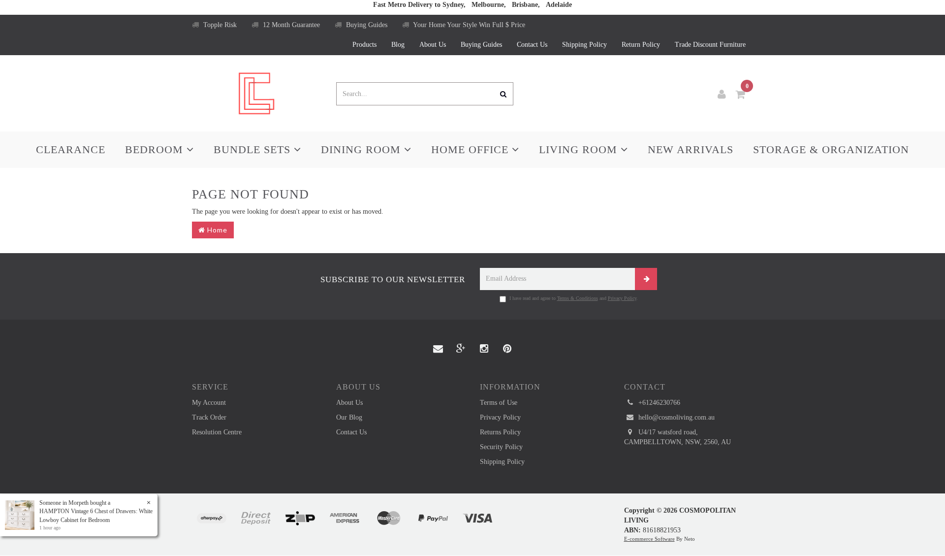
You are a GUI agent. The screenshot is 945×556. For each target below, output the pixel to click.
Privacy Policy (622, 298)
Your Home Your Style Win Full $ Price (468, 25)
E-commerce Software (649, 539)
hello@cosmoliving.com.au (675, 417)
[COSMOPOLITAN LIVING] (256, 93)
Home (216, 230)
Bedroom (156, 149)
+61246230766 (658, 402)
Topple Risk (219, 25)
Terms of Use (498, 402)
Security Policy (501, 447)
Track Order (209, 417)
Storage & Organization (831, 149)
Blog (398, 44)
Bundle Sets (254, 149)
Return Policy (641, 44)
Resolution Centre (217, 432)
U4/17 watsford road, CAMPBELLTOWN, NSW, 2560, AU (677, 437)
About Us (432, 44)
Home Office (471, 149)
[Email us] (438, 349)
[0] (741, 94)
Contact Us (532, 44)
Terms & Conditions (577, 298)
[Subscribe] (646, 279)
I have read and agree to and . (573, 298)
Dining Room (362, 149)
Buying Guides (365, 25)
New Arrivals (690, 149)
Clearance (70, 149)
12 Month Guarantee (290, 25)
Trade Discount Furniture (710, 44)
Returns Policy (500, 432)
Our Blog (349, 417)
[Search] (503, 94)
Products (364, 44)
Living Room (580, 149)
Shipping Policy (584, 44)
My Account (209, 402)
